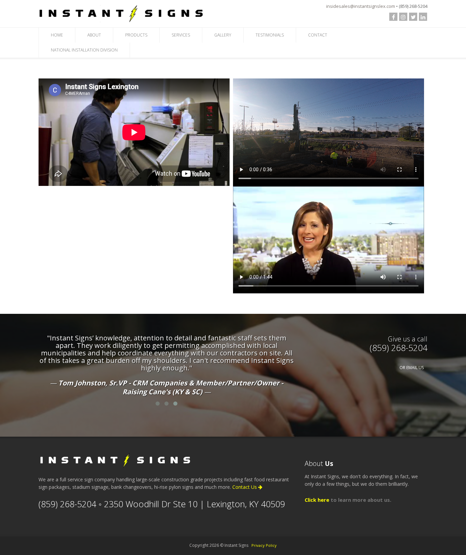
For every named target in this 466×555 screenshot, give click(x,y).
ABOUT (94, 35)
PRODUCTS (136, 35)
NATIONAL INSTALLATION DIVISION (84, 50)
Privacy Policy (264, 545)
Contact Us (245, 487)
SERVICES (181, 35)
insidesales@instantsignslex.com (360, 6)
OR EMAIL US (411, 367)
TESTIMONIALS (270, 35)
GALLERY (222, 35)
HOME (57, 35)
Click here (317, 499)
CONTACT (317, 35)
